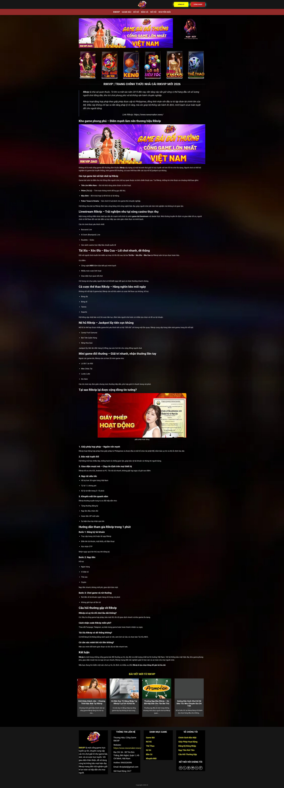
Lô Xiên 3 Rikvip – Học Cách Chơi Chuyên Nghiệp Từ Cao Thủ (106, 703)
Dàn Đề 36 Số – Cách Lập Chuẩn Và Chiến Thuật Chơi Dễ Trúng (203, 703)
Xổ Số (136, 12)
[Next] (201, 692)
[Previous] (83, 692)
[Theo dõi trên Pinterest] (188, 768)
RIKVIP (116, 12)
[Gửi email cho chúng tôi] (180, 768)
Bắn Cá (144, 12)
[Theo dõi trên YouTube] (192, 768)
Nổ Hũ (153, 12)
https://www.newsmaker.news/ (148, 114)
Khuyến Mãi (165, 12)
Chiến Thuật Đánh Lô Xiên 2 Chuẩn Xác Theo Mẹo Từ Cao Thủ (138, 703)
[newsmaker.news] (142, 4)
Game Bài (126, 12)
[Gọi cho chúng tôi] (184, 768)
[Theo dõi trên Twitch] (201, 768)
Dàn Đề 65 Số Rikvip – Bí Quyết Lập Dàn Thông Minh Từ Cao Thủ (171, 703)
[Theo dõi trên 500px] (196, 768)
